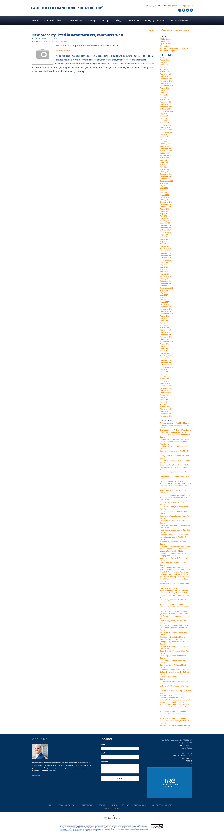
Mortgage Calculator (155, 20)
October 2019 (165, 230)
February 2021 (165, 197)
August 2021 (164, 183)
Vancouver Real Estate (169, 695)
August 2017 (164, 290)
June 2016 (164, 320)
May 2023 (163, 139)
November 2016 (166, 309)
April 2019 (163, 244)
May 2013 (163, 402)
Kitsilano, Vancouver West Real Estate (175, 546)
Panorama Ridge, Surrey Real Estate (174, 590)
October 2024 (165, 109)
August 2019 (164, 234)
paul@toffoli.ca (174, 5)
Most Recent (165, 57)
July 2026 (163, 62)
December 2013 (166, 386)
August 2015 (164, 344)
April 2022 (163, 167)
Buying (105, 20)
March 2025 (164, 99)
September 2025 (166, 85)
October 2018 (165, 258)
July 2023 (163, 134)
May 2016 (163, 323)
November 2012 (166, 416)
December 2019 (166, 225)
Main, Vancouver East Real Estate (173, 567)
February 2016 (165, 330)
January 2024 (165, 127)
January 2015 (165, 358)
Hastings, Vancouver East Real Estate (175, 534)
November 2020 (166, 204)
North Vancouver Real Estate (171, 588)
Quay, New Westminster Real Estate (174, 611)
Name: (103, 744)
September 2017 (166, 288)
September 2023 (166, 132)
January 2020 (165, 223)
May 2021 (163, 190)
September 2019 (166, 232)
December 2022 (166, 148)
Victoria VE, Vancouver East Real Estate (175, 700)
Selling (117, 20)
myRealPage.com (112, 818)
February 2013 (165, 409)
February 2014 (165, 381)
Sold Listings (165, 46)
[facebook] (179, 10)
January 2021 (165, 199)
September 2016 (166, 313)
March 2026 (164, 71)
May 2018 (163, 269)
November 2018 (166, 255)
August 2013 (164, 395)
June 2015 (164, 348)
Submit (120, 778)
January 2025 (165, 104)
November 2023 (166, 130)
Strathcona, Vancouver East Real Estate (175, 669)
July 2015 (163, 346)
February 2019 (165, 248)
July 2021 (163, 185)
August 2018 (164, 262)
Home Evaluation (179, 20)
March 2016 (164, 327)
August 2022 (164, 158)
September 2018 (166, 260)
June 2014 (164, 372)
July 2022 (163, 160)
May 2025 (163, 95)
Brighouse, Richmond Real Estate (173, 432)
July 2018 (163, 265)
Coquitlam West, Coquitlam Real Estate (175, 465)
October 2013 (165, 390)
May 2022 (163, 165)
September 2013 (166, 393)
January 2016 (165, 332)
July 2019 (163, 237)
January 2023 (165, 146)
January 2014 (165, 383)
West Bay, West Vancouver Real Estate (175, 704)
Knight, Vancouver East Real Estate (174, 548)
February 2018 (165, 276)
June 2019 (164, 239)
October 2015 (165, 339)
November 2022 (166, 151)
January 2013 (165, 411)
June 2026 (164, 64)
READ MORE (36, 775)
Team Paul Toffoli (67, 805)
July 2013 (163, 397)
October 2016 (165, 311)
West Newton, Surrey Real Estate (173, 711)
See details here (62, 50)
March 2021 (164, 195)
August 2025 (164, 88)
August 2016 (164, 316)
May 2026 (163, 67)
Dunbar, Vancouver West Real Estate (174, 481)
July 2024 (163, 113)
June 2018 (164, 267)
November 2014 (166, 362)
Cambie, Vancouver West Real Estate (174, 439)
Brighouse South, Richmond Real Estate (175, 430)
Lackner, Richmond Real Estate (172, 551)
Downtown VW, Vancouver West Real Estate (53, 41)
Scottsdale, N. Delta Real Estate (172, 637)
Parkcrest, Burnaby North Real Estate (174, 593)
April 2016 (163, 325)
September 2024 (166, 111)
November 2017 (166, 283)
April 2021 (163, 192)
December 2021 (166, 174)
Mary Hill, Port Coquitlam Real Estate (174, 572)
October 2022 (165, 153)
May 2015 (163, 351)
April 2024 (163, 120)
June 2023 (164, 137)
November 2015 (166, 337)
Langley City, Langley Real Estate (173, 553)
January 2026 (165, 76)
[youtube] (191, 10)
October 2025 (165, 83)
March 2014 (164, 379)
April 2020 (163, 216)
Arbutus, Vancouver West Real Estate (174, 423)
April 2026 (163, 69)
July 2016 (163, 318)
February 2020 (165, 220)
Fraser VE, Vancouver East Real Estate (175, 495)
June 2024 (164, 116)
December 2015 (166, 334)
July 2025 (163, 90)
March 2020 (164, 218)
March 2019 (164, 246)
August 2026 (164, 60)
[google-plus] (183, 10)
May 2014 (163, 374)
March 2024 (164, 123)
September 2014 (166, 367)
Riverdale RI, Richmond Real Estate (174, 625)
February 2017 (165, 304)
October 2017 (165, 286)
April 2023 (163, 141)
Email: (103, 753)
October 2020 (165, 206)
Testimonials (133, 20)
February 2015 (165, 355)
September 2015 (166, 341)
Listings (92, 20)
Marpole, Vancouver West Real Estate (175, 569)
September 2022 (166, 155)
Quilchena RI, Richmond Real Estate (174, 614)
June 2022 (164, 162)
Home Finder (76, 20)
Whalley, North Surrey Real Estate (173, 718)
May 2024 (163, 118)
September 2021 (166, 181)
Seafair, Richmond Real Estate (172, 639)
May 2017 (163, 297)
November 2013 (166, 388)
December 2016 (166, 306)
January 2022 (165, 171)
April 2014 (163, 376)
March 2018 (164, 274)
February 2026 (165, 74)
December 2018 (166, 253)
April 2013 (163, 404)
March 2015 (164, 353)
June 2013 (164, 400)
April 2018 (163, 272)
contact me (51, 770)
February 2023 (165, 144)
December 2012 (166, 413)
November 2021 (166, 176)
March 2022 (164, 169)
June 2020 (164, 211)
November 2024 (166, 106)
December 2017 (166, 281)
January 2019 (165, 251)
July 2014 (163, 369)
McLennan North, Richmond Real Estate (175, 574)
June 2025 (164, 92)
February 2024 (165, 125)
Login (184, 5)
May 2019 (163, 241)
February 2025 (165, 102)
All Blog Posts (165, 39)
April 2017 (163, 299)
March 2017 (164, 302)
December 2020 (166, 202)
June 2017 (164, 295)
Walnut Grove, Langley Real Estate (173, 702)
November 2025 (166, 81)
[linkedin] (187, 10)
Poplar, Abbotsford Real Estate (172, 604)
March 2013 (164, 406)
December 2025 (166, 78)
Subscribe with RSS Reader (177, 30)
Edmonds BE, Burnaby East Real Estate (175, 483)
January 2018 (165, 279)
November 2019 (166, 227)
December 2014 (166, 360)
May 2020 (163, 213)
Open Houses (165, 44)
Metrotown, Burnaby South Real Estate (175, 576)
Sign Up (190, 5)
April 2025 (163, 97)
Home (35, 20)
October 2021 (165, 178)
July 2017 (163, 292)
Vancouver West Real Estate (171, 697)
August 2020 (164, 209)
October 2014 (165, 365)
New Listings (165, 41)
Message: (105, 761)
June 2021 (164, 188)
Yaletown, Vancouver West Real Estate (175, 725)
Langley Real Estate (168, 555)
